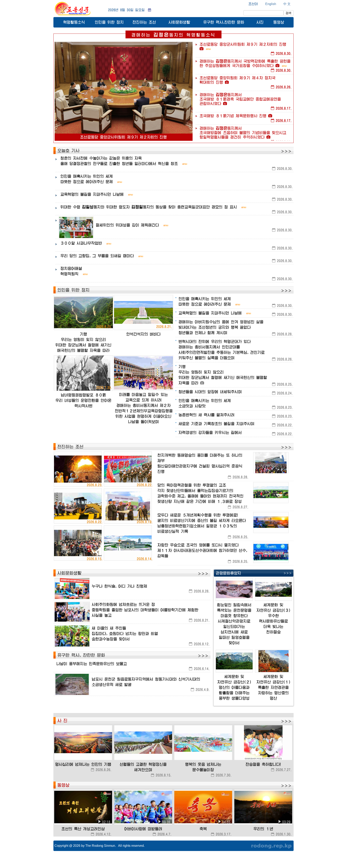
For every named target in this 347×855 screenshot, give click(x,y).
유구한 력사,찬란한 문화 (223, 22)
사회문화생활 (179, 22)
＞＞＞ (286, 151)
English (270, 4)
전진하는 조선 (144, 22)
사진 (260, 22)
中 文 (287, 4)
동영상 (278, 22)
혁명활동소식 (74, 22)
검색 (288, 12)
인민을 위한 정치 (109, 22)
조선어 (253, 3)
